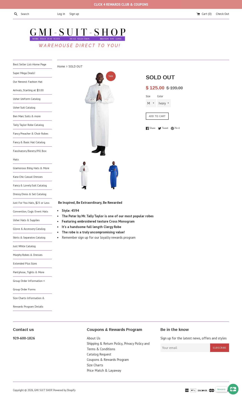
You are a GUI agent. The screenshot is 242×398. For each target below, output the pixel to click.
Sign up (74, 14)
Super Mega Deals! (24, 73)
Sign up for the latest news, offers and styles (194, 338)
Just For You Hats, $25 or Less (31, 202)
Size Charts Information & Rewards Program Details (28, 302)
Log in (61, 14)
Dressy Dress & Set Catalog (29, 194)
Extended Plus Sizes (25, 263)
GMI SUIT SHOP (43, 390)
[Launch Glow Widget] (233, 389)
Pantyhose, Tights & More (28, 272)
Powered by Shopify (64, 390)
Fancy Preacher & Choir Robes (30, 133)
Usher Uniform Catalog (26, 99)
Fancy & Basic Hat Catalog (29, 142)
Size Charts (95, 365)
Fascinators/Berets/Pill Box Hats (29, 155)
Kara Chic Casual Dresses (28, 176)
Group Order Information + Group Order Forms (29, 285)
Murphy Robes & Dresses (28, 255)
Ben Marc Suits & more (27, 116)
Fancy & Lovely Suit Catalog (30, 185)
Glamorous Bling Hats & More (31, 168)
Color (160, 96)
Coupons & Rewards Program (108, 359)
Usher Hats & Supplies (26, 220)
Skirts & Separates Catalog (29, 237)
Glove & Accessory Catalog (29, 229)
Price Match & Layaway (104, 370)
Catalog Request (99, 354)
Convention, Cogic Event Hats (30, 211)
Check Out (222, 14)
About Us (93, 338)
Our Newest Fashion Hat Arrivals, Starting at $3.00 (28, 86)
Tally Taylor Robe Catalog (28, 125)
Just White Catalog (24, 246)
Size (148, 96)
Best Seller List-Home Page (29, 64)
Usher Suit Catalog (24, 107)
